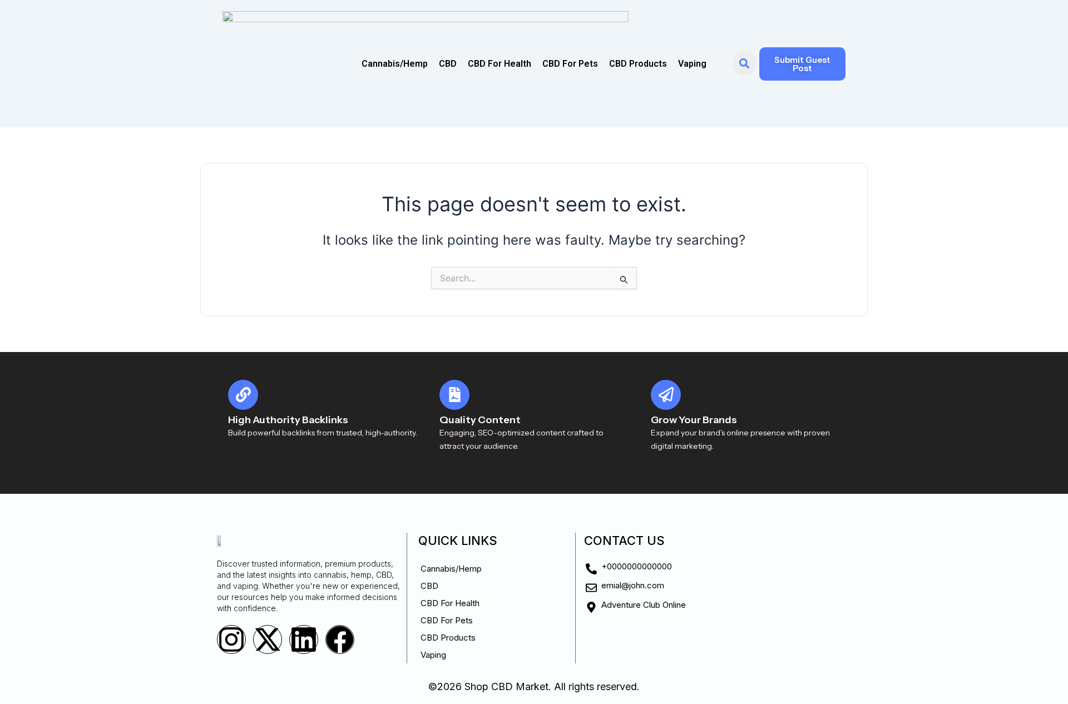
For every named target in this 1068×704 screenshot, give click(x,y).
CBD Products (638, 63)
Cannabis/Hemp (395, 63)
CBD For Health (499, 63)
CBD (448, 63)
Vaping (692, 63)
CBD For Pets (570, 63)
